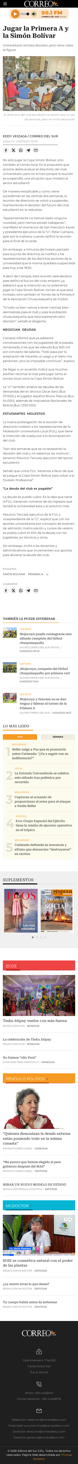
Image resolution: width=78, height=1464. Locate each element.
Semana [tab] (58, 736)
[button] (39, 84)
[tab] (33, 937)
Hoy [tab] (20, 736)
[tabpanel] (21, 911)
